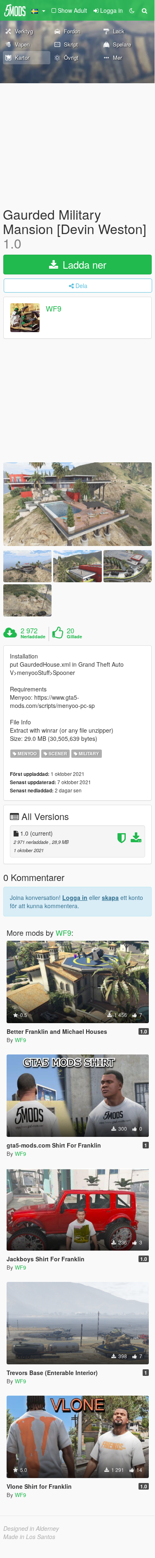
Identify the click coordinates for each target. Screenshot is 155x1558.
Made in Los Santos (29, 1536)
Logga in (74, 897)
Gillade (74, 636)
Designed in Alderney (31, 1528)
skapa (110, 897)
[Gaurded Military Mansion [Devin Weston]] (77, 504)
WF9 (53, 308)
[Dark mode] (132, 10)
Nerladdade (33, 636)
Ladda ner (83, 264)
